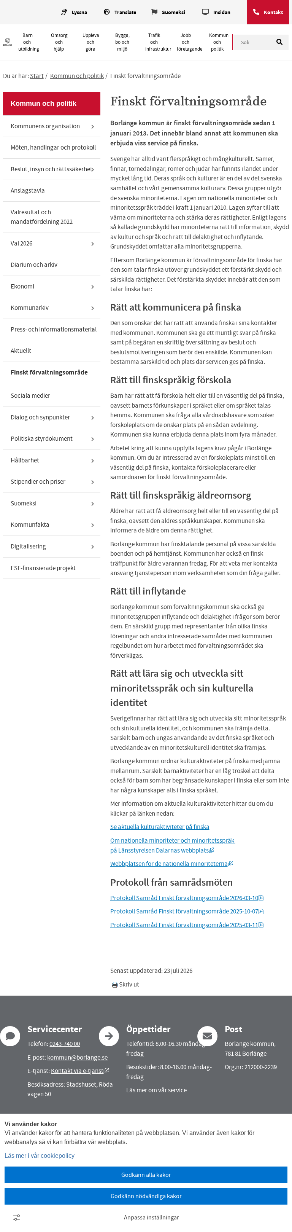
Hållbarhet (25, 460)
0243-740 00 (64, 1044)
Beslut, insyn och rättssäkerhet (51, 169)
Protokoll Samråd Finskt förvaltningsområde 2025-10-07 (187, 911)
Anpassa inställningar (151, 1217)
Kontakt (273, 12)
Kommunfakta (30, 525)
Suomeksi (173, 12)
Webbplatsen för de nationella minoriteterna (171, 864)
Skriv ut (128, 984)
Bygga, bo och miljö (122, 42)
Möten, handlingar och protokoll (53, 147)
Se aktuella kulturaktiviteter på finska (159, 827)
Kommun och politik (219, 42)
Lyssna (79, 12)
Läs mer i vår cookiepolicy (40, 1155)
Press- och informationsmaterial (54, 329)
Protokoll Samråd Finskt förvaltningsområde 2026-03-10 (187, 898)
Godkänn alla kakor (146, 1175)
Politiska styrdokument (42, 439)
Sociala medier (30, 396)
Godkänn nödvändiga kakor (146, 1196)
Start (37, 76)
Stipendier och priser (38, 482)
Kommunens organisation (45, 126)
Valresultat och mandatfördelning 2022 (42, 217)
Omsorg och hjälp (59, 42)
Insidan (221, 12)
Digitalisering (28, 546)
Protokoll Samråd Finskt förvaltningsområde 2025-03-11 (187, 925)
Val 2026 (21, 243)
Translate (125, 12)
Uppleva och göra (91, 42)
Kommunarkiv (30, 308)
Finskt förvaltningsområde (49, 372)
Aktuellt (21, 351)
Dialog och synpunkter (40, 417)
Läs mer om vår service (156, 1090)
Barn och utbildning (28, 42)
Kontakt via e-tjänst (80, 1071)
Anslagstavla (28, 190)
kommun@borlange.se (77, 1057)
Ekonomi (22, 286)
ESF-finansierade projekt (43, 568)
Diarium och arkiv (34, 265)
